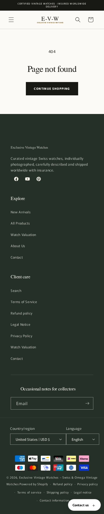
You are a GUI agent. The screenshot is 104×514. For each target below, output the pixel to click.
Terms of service (29, 492)
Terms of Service (24, 301)
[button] (11, 19)
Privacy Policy (21, 335)
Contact (17, 257)
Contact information (54, 500)
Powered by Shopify (33, 484)
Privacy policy (87, 484)
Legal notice (83, 492)
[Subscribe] (87, 403)
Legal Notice (20, 324)
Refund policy (22, 313)
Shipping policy (58, 492)
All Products (20, 223)
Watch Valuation (23, 234)
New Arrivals (20, 211)
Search (16, 290)
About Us (18, 245)
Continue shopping (52, 88)
